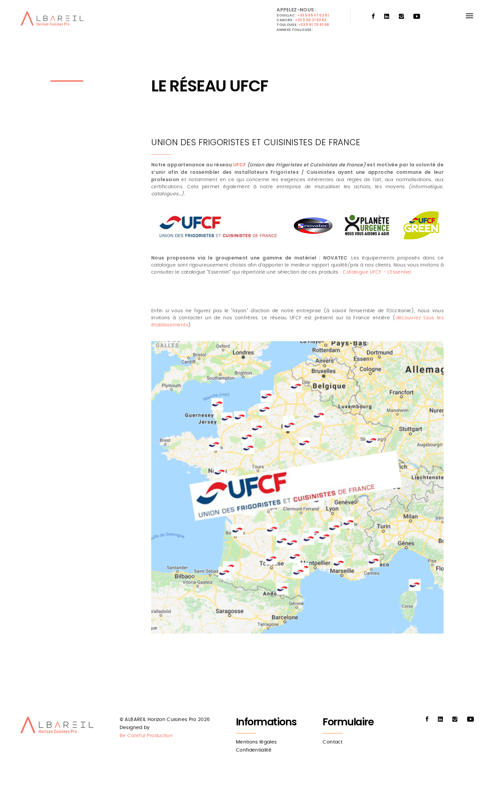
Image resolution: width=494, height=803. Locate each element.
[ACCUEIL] (53, 20)
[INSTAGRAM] (401, 16)
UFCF (239, 164)
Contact (332, 742)
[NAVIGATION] (469, 15)
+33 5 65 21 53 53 (310, 20)
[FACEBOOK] (373, 16)
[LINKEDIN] (386, 16)
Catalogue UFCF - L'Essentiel (377, 272)
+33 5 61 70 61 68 (313, 24)
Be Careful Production (146, 735)
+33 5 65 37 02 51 (313, 15)
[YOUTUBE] (416, 16)
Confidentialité (254, 750)
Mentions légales (256, 742)
